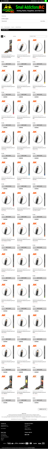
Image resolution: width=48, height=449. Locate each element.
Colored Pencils (18, 27)
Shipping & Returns (28, 429)
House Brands (3, 434)
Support (2, 439)
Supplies (12, 27)
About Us (2, 438)
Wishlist (26, 426)
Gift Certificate (34, 0)
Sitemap (13, 447)
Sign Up (42, 0)
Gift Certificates (27, 425)
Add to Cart (8, 63)
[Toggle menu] (1, 1)
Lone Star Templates (31, 447)
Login (38, 0)
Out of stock (8, 186)
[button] (24, 21)
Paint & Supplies (7, 27)
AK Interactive (4, 54)
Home (2, 27)
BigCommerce (21, 447)
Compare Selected (42, 409)
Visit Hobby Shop (4, 435)
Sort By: (14, 36)
